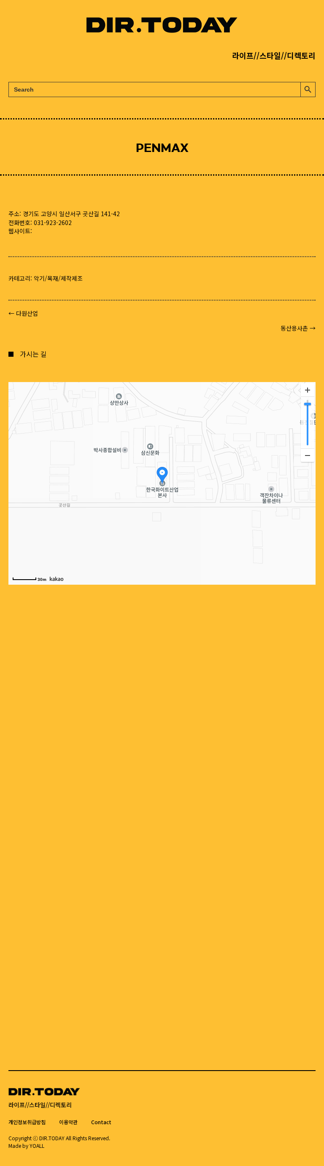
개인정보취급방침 (27, 1121)
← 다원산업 (23, 313)
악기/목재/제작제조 (58, 278)
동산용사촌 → (298, 328)
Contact (101, 1121)
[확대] (307, 390)
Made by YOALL (26, 1145)
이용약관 (68, 1121)
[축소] (307, 455)
